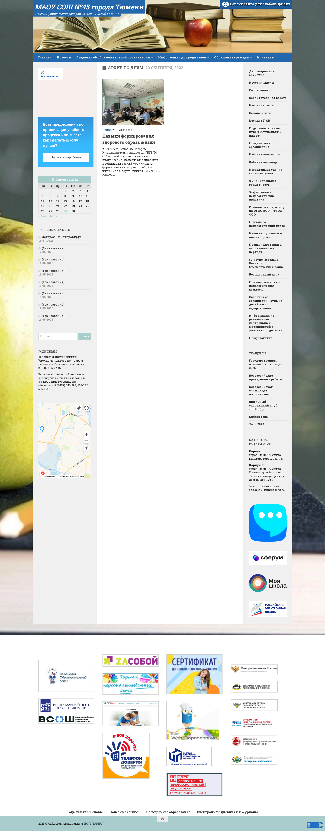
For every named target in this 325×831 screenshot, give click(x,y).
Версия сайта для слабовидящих (259, 4)
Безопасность (260, 113)
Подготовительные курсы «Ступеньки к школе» (265, 131)
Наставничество (262, 105)
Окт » (53, 216)
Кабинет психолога (264, 154)
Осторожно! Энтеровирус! (62, 237)
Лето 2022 (256, 424)
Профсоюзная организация (259, 145)
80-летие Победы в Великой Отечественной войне (266, 263)
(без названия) (53, 248)
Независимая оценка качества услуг (265, 171)
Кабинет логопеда (263, 162)
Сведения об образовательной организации (113, 57)
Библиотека (258, 417)
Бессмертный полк (264, 274)
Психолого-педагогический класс (267, 224)
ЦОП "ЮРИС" (93, 823)
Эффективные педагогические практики (262, 195)
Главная (45, 57)
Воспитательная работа (267, 98)
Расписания (258, 90)
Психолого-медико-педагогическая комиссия (264, 285)
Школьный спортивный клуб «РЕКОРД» (263, 405)
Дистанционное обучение (261, 73)
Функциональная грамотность (262, 182)
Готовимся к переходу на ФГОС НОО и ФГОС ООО (267, 210)
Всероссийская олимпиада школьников (261, 390)
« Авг (42, 216)
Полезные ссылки (124, 812)
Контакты (266, 57)
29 (65, 211)
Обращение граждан (231, 57)
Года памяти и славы (85, 812)
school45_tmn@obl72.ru (267, 490)
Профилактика (260, 338)
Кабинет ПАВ (259, 120)
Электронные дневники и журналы (227, 812)
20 (50, 206)
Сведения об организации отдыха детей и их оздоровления (265, 302)
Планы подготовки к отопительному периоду (265, 248)
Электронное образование (168, 812)
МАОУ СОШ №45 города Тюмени (89, 6)
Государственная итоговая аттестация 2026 (266, 364)
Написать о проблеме (66, 157)
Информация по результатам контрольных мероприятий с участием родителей (265, 323)
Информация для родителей (182, 57)
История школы (261, 82)
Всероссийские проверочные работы (265, 377)
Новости (64, 57)
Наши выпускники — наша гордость (265, 235)
